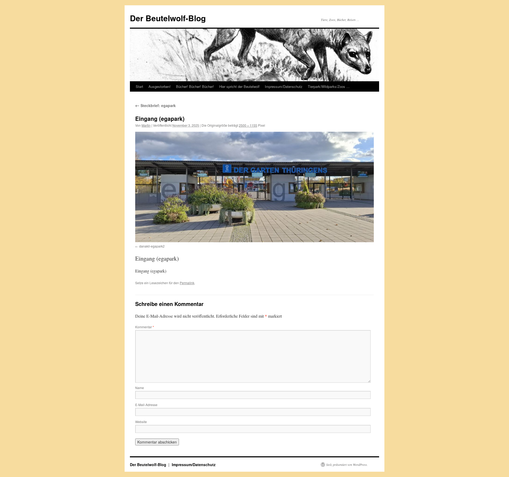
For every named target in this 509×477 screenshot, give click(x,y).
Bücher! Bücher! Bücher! (195, 86)
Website (141, 421)
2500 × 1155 (248, 125)
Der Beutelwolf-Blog (168, 18)
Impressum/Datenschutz (283, 86)
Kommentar (144, 327)
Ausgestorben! (159, 86)
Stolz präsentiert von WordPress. (347, 464)
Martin (146, 125)
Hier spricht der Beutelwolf (239, 86)
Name (139, 387)
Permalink (187, 282)
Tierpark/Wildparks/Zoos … (329, 86)
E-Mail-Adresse (146, 404)
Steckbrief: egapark (155, 105)
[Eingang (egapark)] (254, 187)
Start (139, 86)
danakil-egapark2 (152, 246)
